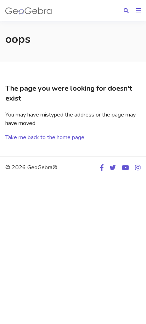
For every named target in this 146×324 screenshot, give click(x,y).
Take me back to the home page (44, 137)
